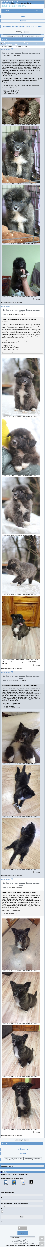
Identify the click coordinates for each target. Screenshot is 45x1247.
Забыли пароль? (6, 1222)
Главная (6, 10)
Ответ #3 (5, 887)
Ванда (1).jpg (6, 124)
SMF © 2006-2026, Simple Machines (22, 1242)
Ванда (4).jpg (6, 296)
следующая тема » (32, 36)
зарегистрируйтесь (24, 3)
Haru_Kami (5, 49)
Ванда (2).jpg (6, 184)
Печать (4, 39)
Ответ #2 (5, 680)
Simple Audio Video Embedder (19, 1243)
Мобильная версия (22, 1239)
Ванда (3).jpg (6, 243)
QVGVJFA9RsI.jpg (7, 659)
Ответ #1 (5, 314)
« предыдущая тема (13, 36)
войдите (12, 3)
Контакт (22, 1233)
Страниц (18, 32)
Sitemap (31, 1243)
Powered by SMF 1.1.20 (22, 1240)
